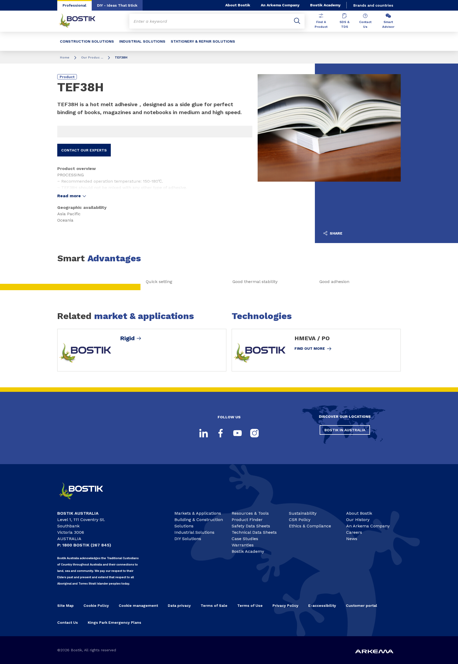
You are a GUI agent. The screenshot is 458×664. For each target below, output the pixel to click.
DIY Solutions (187, 538)
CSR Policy (299, 519)
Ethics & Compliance (310, 525)
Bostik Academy (325, 5)
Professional (74, 5)
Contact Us (365, 24)
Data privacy (179, 605)
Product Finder (247, 519)
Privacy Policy (285, 605)
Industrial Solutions (194, 532)
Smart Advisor (388, 24)
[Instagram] (254, 433)
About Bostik (237, 5)
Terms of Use (250, 605)
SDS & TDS (345, 24)
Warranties (243, 545)
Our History (357, 519)
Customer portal (361, 605)
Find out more (309, 348)
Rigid (127, 338)
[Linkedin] (203, 433)
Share (335, 233)
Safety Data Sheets (251, 525)
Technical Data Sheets (254, 532)
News (351, 538)
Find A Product (321, 24)
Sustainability (302, 513)
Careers (354, 532)
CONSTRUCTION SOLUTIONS (87, 41)
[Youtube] (237, 433)
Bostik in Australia (344, 430)
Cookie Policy (96, 605)
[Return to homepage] (81, 21)
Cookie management (138, 605)
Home (64, 57)
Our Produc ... (92, 57)
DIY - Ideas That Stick (117, 5)
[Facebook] (220, 433)
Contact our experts (84, 150)
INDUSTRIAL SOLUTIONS (142, 41)
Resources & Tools (250, 513)
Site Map (65, 605)
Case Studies (245, 538)
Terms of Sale (214, 605)
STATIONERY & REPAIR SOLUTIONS (203, 41)
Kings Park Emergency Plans (114, 622)
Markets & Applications (197, 513)
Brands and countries (373, 5)
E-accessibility (322, 605)
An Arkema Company (280, 5)
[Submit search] (297, 21)
